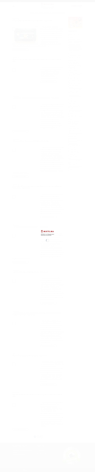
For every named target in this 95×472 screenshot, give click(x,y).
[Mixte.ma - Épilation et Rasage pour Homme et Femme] (47, 231)
